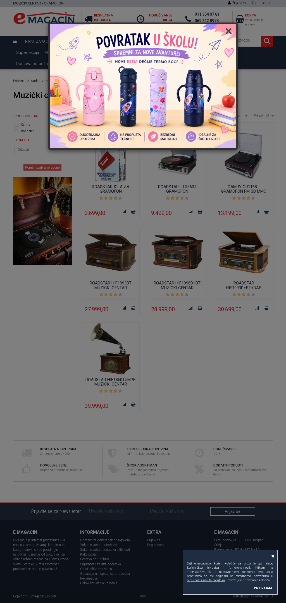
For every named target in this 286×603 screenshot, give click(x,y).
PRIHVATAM (263, 588)
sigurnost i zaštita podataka (206, 580)
